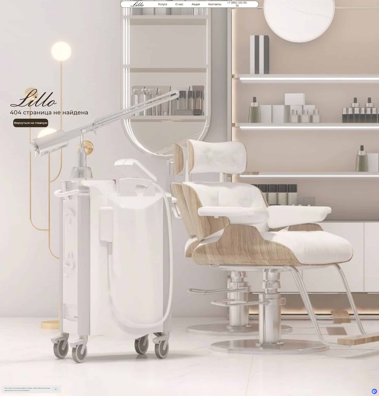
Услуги (162, 4)
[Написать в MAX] (374, 391)
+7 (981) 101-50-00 (237, 4)
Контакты (214, 4)
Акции (196, 4)
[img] (137, 4)
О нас (179, 4)
